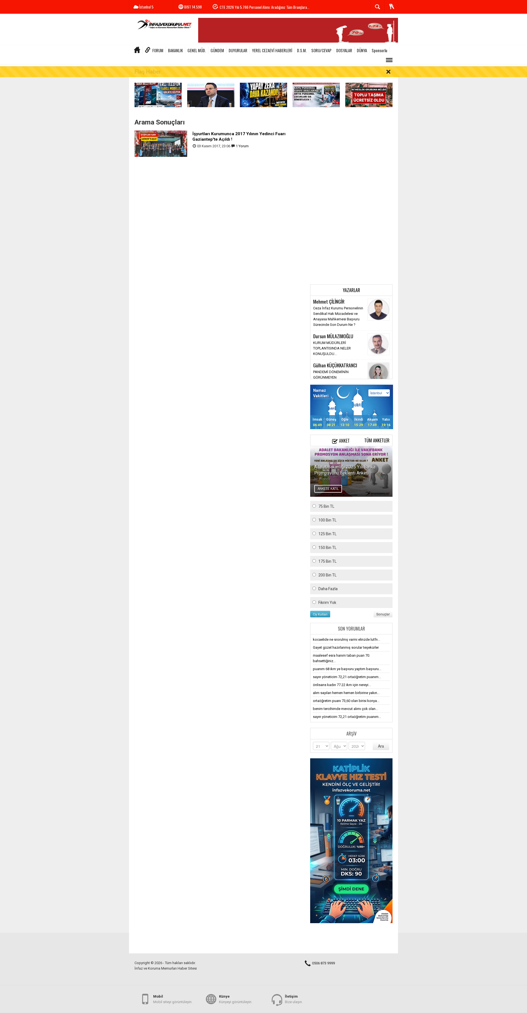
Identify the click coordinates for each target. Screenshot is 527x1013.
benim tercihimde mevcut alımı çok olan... (345, 709)
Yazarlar (351, 290)
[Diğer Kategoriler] (389, 60)
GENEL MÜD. (196, 50)
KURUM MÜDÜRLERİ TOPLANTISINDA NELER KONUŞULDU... (332, 348)
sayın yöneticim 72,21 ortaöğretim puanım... (347, 677)
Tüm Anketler (376, 440)
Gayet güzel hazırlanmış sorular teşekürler (346, 647)
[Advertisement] (351, 196)
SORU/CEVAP (321, 50)
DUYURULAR (238, 50)
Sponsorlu (379, 50)
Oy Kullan (320, 614)
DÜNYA (362, 50)
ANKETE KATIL (328, 489)
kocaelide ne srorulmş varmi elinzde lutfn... (346, 639)
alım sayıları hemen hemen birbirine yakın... (346, 693)
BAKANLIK (175, 50)
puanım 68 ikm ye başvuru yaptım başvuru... (347, 669)
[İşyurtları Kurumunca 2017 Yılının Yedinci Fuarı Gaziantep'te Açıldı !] (160, 143)
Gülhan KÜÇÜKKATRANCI (335, 365)
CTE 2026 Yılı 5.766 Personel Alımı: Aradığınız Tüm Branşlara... (264, 7)
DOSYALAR (344, 50)
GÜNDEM (217, 50)
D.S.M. (302, 50)
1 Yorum (242, 146)
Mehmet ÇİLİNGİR (328, 301)
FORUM (157, 50)
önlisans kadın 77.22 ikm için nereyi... (342, 685)
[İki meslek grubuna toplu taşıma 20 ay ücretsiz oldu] (369, 95)
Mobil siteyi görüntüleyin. (172, 999)
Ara (381, 746)
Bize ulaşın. (294, 999)
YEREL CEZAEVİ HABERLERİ (272, 50)
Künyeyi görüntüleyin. (235, 999)
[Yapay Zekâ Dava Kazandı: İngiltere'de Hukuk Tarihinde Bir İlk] (263, 95)
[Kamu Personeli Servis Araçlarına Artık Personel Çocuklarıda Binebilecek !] (316, 95)
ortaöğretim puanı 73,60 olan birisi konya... (346, 701)
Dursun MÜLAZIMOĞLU (333, 336)
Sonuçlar (383, 614)
